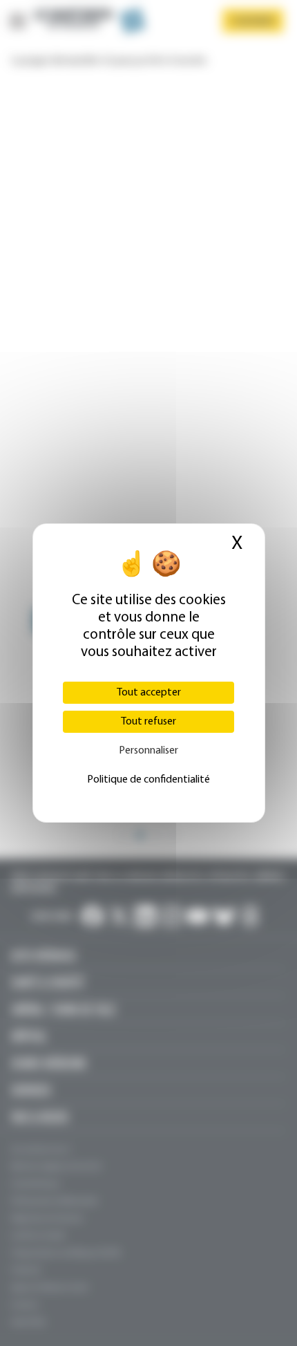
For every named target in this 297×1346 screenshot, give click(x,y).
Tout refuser (148, 721)
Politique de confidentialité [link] (148, 779)
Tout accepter (149, 692)
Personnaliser (148, 750)
